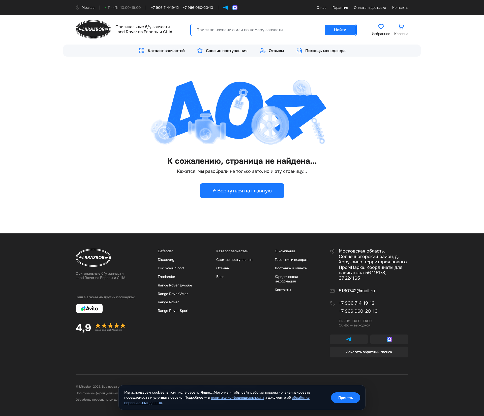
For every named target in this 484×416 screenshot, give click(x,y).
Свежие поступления (227, 50)
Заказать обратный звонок (369, 352)
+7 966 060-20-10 (358, 311)
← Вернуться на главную (242, 191)
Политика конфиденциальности (99, 393)
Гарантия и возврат (291, 259)
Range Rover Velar (173, 294)
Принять (345, 397)
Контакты (400, 8)
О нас (321, 8)
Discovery (166, 259)
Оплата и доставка (370, 8)
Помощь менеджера (325, 50)
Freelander (166, 276)
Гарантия (340, 8)
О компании (285, 251)
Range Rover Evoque (175, 285)
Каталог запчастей (166, 50)
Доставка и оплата (291, 268)
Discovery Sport (171, 268)
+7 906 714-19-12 (356, 303)
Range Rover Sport (173, 310)
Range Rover (168, 302)
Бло (220, 276)
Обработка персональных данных (100, 399)
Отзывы (276, 50)
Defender (165, 251)
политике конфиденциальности (237, 397)
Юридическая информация (286, 278)
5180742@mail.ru (357, 291)
